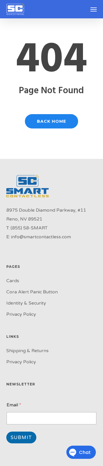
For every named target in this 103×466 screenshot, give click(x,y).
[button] (93, 9)
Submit (21, 437)
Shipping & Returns (27, 351)
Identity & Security (26, 303)
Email (14, 405)
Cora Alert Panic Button (32, 292)
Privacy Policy (21, 314)
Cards (12, 281)
